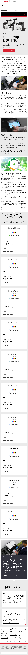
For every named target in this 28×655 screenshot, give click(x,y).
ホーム (17, 1)
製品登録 (12, 641)
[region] (14, 649)
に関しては (4, 633)
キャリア (3, 635)
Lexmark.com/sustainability (17, 208)
